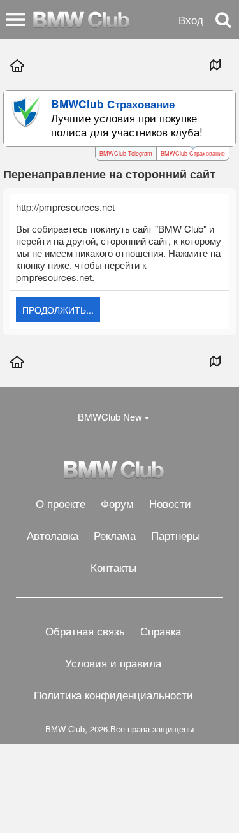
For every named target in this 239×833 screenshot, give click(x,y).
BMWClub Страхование (193, 153)
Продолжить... (58, 309)
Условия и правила (113, 662)
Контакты (113, 567)
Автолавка (52, 535)
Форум (117, 503)
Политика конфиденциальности (113, 694)
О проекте (60, 503)
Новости (170, 503)
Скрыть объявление (227, 103)
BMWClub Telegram (125, 153)
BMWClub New (110, 416)
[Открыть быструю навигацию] (214, 64)
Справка (160, 631)
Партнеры (175, 535)
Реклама (115, 535)
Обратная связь (85, 631)
